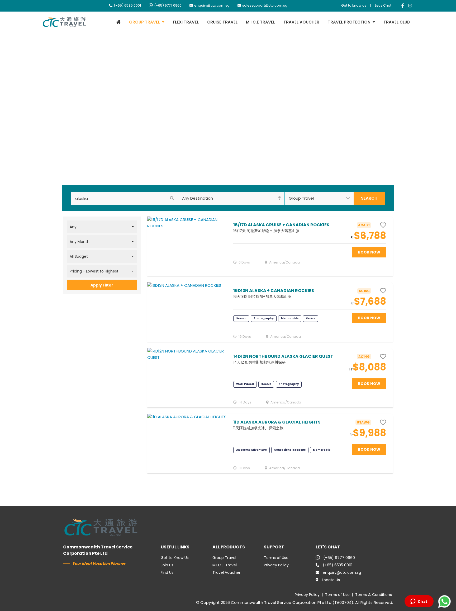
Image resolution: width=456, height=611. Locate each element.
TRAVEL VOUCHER (301, 22)
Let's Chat (383, 5)
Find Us (167, 572)
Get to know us (353, 5)
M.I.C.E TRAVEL (260, 22)
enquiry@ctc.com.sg (212, 5)
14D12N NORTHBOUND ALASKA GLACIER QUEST (283, 356)
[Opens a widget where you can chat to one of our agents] (419, 601)
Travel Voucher (226, 572)
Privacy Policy (276, 565)
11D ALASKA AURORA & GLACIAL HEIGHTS (277, 422)
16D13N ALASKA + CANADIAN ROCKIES (273, 291)
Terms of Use (276, 557)
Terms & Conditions (373, 594)
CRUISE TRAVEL (222, 22)
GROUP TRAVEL (144, 22)
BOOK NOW (369, 252)
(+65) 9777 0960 (168, 5)
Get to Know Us (175, 557)
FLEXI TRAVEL (186, 22)
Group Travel (224, 557)
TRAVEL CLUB (396, 22)
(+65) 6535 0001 (127, 5)
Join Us (167, 565)
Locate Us (331, 579)
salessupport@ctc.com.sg (264, 5)
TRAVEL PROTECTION (349, 22)
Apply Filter (102, 285)
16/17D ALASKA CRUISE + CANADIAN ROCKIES (281, 225)
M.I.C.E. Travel (224, 565)
